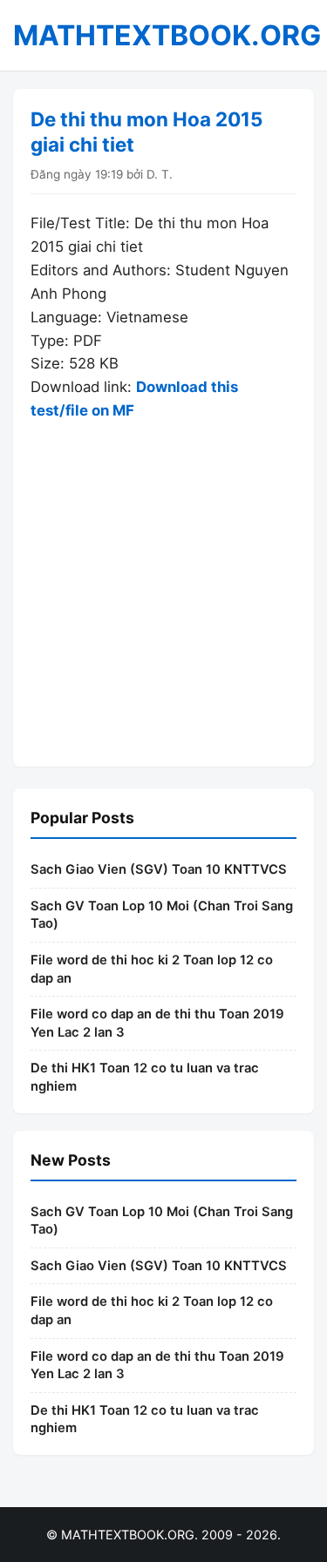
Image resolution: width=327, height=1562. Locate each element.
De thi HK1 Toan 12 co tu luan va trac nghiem (145, 1077)
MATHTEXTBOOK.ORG (167, 35)
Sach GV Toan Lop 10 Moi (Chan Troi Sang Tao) (162, 915)
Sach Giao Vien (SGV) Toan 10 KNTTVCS (159, 869)
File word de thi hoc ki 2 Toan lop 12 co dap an (152, 969)
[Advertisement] (163, 586)
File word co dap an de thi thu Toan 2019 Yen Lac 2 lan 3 (157, 1023)
